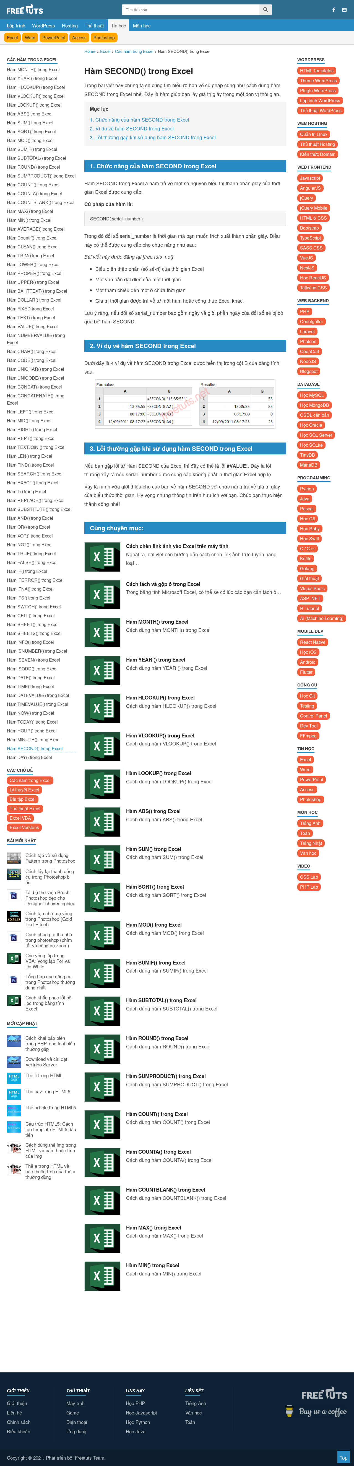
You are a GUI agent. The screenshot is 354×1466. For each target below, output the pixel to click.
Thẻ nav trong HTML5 (47, 1092)
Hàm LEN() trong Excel (29, 456)
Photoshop (104, 37)
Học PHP (135, 1403)
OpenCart (309, 351)
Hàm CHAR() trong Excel (31, 351)
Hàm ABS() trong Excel (30, 113)
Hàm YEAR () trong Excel (32, 78)
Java (304, 498)
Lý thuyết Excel (24, 789)
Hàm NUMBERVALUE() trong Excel (36, 339)
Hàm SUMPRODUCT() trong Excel (41, 176)
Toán (305, 833)
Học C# (307, 518)
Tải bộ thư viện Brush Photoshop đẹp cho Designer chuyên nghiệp (50, 897)
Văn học (308, 853)
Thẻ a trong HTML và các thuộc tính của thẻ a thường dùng (50, 1171)
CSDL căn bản (314, 415)
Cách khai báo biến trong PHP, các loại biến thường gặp (50, 1043)
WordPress (43, 25)
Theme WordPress (318, 80)
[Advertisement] (41, 1275)
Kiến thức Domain (317, 154)
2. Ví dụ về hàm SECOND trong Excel (132, 128)
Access (79, 37)
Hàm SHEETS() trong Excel (34, 633)
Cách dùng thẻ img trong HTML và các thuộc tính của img (50, 1150)
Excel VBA (20, 818)
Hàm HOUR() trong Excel (32, 730)
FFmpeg (308, 735)
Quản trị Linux (313, 134)
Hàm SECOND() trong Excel (35, 748)
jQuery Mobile (313, 208)
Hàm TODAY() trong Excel (32, 722)
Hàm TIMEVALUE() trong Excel (37, 704)
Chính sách (18, 1421)
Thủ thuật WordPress (321, 110)
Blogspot (308, 371)
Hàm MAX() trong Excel (30, 211)
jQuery (306, 198)
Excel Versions (24, 827)
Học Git (307, 696)
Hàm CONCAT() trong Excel (34, 387)
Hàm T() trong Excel (26, 491)
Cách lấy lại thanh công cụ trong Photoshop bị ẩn (49, 876)
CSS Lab (309, 877)
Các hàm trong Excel (30, 780)
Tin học (118, 25)
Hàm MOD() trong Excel (30, 140)
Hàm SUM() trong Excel (30, 122)
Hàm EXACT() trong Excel (32, 482)
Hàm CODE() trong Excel (31, 360)
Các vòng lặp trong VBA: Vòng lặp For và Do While (47, 961)
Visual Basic (312, 588)
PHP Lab (309, 887)
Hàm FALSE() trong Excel (32, 562)
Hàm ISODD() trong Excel (32, 668)
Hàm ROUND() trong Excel (33, 167)
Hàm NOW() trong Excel (30, 713)
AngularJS (310, 188)
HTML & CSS (313, 218)
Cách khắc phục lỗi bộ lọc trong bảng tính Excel (48, 1003)
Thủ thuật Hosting (317, 144)
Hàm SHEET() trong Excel (33, 624)
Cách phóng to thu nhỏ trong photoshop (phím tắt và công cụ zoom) (48, 940)
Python (307, 488)
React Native (313, 642)
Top (344, 1457)
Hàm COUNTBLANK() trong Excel (40, 202)
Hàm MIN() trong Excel (29, 220)
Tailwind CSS (313, 287)
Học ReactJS (313, 277)
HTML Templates (317, 70)
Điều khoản (18, 1431)
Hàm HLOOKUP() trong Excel (36, 87)
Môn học (142, 25)
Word (30, 37)
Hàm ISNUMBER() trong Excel (37, 651)
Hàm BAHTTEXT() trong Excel (37, 291)
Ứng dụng (76, 1431)
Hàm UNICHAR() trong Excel (35, 369)
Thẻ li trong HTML (44, 1076)
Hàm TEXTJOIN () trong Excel (36, 447)
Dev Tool (309, 725)
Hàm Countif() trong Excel (32, 238)
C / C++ (307, 548)
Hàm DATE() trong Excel (31, 677)
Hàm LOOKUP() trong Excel (34, 105)
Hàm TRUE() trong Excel (31, 553)
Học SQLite (311, 445)
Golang (307, 568)
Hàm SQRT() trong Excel (31, 131)
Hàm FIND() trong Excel (30, 465)
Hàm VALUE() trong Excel (32, 326)
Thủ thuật (94, 25)
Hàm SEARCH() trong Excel (35, 473)
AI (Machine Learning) (321, 618)
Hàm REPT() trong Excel (31, 438)
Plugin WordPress (318, 90)
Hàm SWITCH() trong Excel (34, 606)
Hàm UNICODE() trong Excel (35, 378)
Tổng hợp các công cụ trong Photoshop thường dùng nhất (50, 982)
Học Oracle (311, 425)
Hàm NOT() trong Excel (30, 544)
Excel (12, 37)
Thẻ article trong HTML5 (50, 1108)
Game (72, 1412)
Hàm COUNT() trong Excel (33, 184)
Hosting (70, 25)
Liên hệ (14, 1412)
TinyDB (307, 455)
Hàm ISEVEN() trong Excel (33, 660)
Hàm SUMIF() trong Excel (32, 149)
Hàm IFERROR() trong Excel (35, 580)
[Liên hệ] (344, 10)
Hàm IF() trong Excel (27, 571)
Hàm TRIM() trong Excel (30, 255)
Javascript (310, 178)
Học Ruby (310, 528)
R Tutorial (309, 608)
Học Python (138, 1421)
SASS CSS (311, 248)
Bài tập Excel (23, 799)
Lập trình (16, 25)
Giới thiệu (17, 1403)
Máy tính (75, 1403)
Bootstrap (309, 228)
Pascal (307, 508)
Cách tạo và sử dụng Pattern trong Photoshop (50, 858)
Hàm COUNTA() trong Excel (34, 193)
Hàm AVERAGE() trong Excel (36, 229)
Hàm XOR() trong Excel (30, 536)
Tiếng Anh (310, 823)
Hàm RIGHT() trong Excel (32, 429)
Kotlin (305, 558)
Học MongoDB (314, 405)
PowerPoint (53, 37)
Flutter (306, 672)
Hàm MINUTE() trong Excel (34, 739)
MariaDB (308, 465)
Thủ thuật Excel (25, 808)
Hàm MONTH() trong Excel (33, 69)
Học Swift (309, 538)
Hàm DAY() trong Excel (29, 757)
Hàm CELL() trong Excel (31, 615)
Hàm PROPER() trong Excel (35, 273)
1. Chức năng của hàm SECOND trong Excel (139, 119)
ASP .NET (310, 598)
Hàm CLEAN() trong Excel (33, 246)
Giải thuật (309, 578)
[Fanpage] (333, 10)
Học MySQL (312, 395)
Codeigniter (311, 321)
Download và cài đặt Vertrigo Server (46, 1062)
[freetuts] (49, 9)
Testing (307, 706)
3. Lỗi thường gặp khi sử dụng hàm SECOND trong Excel (153, 137)
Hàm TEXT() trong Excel (31, 317)
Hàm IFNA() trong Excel (30, 589)
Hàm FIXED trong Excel (30, 308)
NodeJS (308, 361)
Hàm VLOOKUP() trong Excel (36, 96)
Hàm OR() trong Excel (28, 527)
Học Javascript (141, 1412)
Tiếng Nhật (311, 843)
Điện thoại (76, 1421)
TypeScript (310, 238)
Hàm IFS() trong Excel (28, 598)
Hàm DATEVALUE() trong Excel (38, 695)
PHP (304, 311)
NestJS (307, 267)
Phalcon (308, 341)
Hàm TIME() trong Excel (30, 686)
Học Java (135, 1431)
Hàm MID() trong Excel (29, 420)
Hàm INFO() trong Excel (30, 642)
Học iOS (308, 652)
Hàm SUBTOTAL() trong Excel (36, 158)
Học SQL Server (316, 435)
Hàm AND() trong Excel (30, 518)
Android (308, 662)
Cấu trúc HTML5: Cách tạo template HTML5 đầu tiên (50, 1129)
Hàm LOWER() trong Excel (33, 264)
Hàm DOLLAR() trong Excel (34, 300)
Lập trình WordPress (320, 100)
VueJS (306, 257)
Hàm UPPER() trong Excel (33, 282)
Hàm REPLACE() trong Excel (35, 500)
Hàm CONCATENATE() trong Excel (35, 399)
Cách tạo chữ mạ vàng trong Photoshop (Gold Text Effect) (48, 919)
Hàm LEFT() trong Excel (30, 411)
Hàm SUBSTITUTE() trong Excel (39, 509)
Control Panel (313, 716)
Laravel (307, 331)
